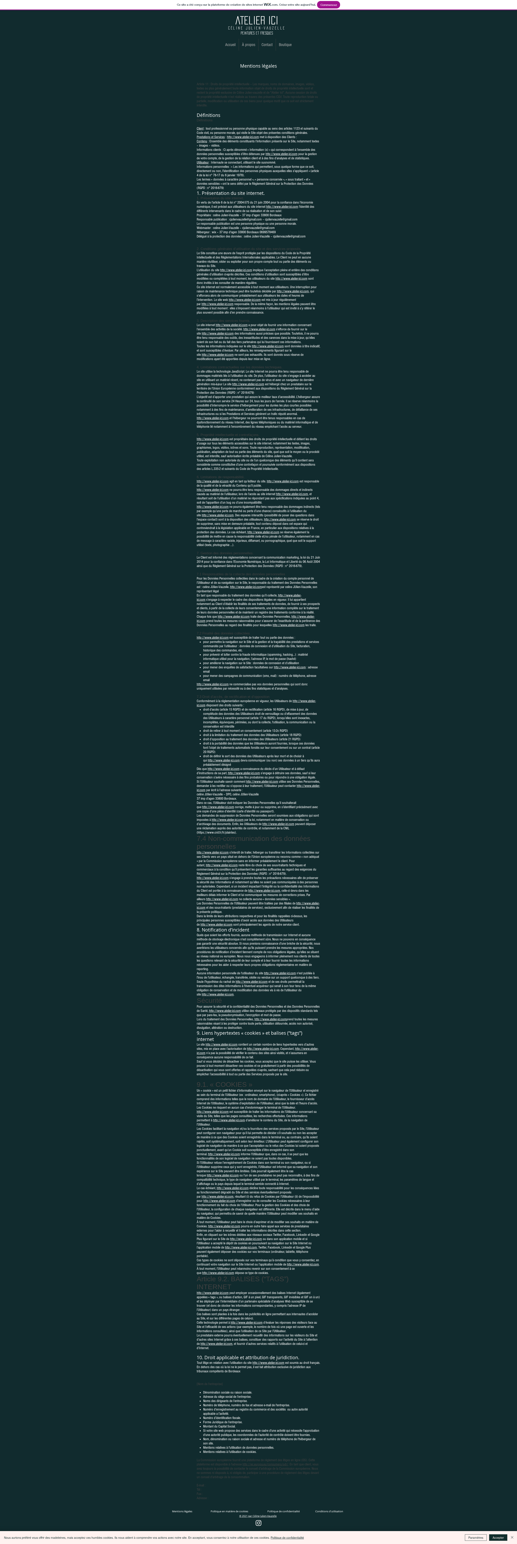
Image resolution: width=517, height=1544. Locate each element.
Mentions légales (182, 1511)
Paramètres (475, 1538)
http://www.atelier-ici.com (243, 137)
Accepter (498, 1538)
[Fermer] (512, 1537)
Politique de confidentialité (283, 1511)
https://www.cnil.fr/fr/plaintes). (217, 832)
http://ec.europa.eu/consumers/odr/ (265, 1464)
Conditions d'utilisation (329, 1511)
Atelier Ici (256, 20)
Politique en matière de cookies (229, 1511)
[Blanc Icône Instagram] (258, 1523)
